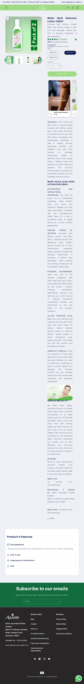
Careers (33, 624)
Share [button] (52, 518)
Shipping (50, 46)
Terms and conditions (64, 633)
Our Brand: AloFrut (37, 633)
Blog (32, 619)
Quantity (50, 62)
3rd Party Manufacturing (40, 638)
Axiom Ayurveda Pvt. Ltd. (39, 676)
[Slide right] (41, 60)
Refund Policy (61, 624)
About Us (34, 629)
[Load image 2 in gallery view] (19, 60)
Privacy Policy (61, 619)
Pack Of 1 (53, 52)
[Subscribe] (59, 601)
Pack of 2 (70, 52)
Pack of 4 (53, 57)
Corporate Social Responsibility (37, 649)
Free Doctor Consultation (40, 643)
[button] (6, 7)
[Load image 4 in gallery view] (37, 60)
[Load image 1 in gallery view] (10, 60)
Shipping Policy (61, 629)
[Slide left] (6, 60)
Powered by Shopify (51, 676)
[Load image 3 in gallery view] (28, 60)
